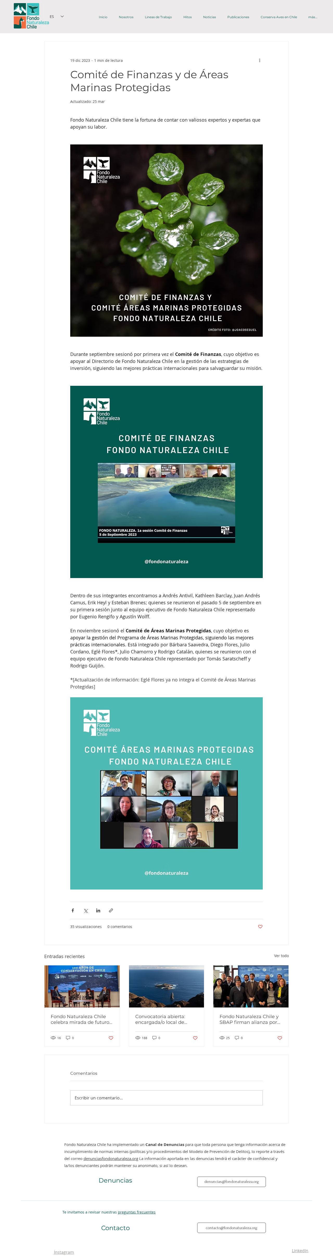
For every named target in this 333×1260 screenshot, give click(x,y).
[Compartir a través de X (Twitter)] (85, 910)
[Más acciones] (260, 60)
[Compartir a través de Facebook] (72, 910)
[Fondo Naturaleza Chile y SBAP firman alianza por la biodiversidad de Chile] (251, 986)
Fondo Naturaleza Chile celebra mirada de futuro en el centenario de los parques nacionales (80, 1019)
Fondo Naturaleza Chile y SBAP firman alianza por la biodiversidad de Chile (249, 1019)
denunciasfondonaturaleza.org (111, 1158)
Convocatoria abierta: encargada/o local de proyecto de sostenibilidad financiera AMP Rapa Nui (166, 1019)
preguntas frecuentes (137, 1212)
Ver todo (281, 955)
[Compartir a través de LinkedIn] (98, 910)
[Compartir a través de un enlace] (110, 910)
